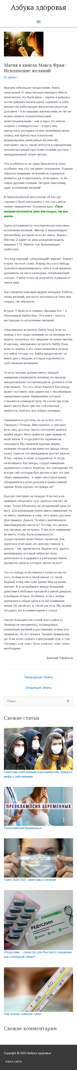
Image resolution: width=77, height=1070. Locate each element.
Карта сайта (13, 1061)
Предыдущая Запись (38, 677)
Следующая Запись (38, 687)
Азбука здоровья (38, 7)
